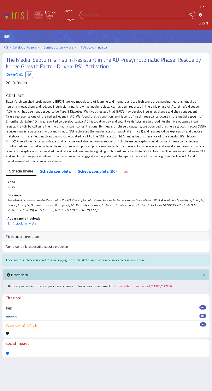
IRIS (5, 47)
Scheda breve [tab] (21, 171)
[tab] (125, 171)
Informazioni (19, 274)
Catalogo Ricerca (24, 47)
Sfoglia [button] (69, 19)
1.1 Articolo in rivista (92, 47)
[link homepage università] (45, 15)
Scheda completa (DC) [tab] (97, 171)
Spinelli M (14, 74)
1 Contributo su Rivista (57, 47)
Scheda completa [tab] (55, 171)
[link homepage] (15, 15)
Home (68, 10)
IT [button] (200, 6)
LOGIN (203, 23)
